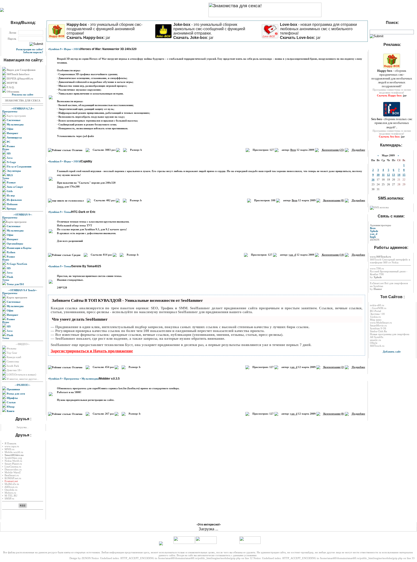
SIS (8, 153)
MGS (9, 175)
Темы (5, 178)
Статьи (10, 402)
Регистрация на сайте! (29, 49)
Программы (9, 111)
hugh (373, 236)
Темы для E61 (15, 284)
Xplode (374, 231)
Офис (10, 128)
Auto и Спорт (14, 186)
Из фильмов (14, 199)
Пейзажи (11, 204)
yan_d (292, 254)
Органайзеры (14, 243)
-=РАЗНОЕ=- (22, 384)
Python (10, 252)
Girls (9, 191)
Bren (293, 149)
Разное (10, 146)
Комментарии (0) (333, 200)
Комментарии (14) (332, 254)
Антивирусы (14, 137)
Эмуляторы (13, 170)
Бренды (11, 208)
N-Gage (11, 162)
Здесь (60, 186)
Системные (13, 120)
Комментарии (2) (333, 367)
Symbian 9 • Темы (60, 211)
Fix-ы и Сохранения (18, 166)
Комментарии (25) (332, 149)
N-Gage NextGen (16, 263)
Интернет (12, 133)
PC (8, 141)
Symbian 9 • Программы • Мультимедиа (73, 378)
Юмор (10, 406)
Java (9, 157)
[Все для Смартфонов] (2, 10)
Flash (9, 276)
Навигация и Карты (18, 247)
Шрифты (12, 397)
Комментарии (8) (333, 413)
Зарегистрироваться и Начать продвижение (92, 351)
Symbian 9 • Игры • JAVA (64, 49)
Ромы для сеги (15, 393)
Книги (10, 411)
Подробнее (358, 149)
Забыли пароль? (33, 52)
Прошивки (13, 389)
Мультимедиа (15, 124)
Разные (11, 182)
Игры (5, 149)
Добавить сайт (392, 351)
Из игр (10, 195)
